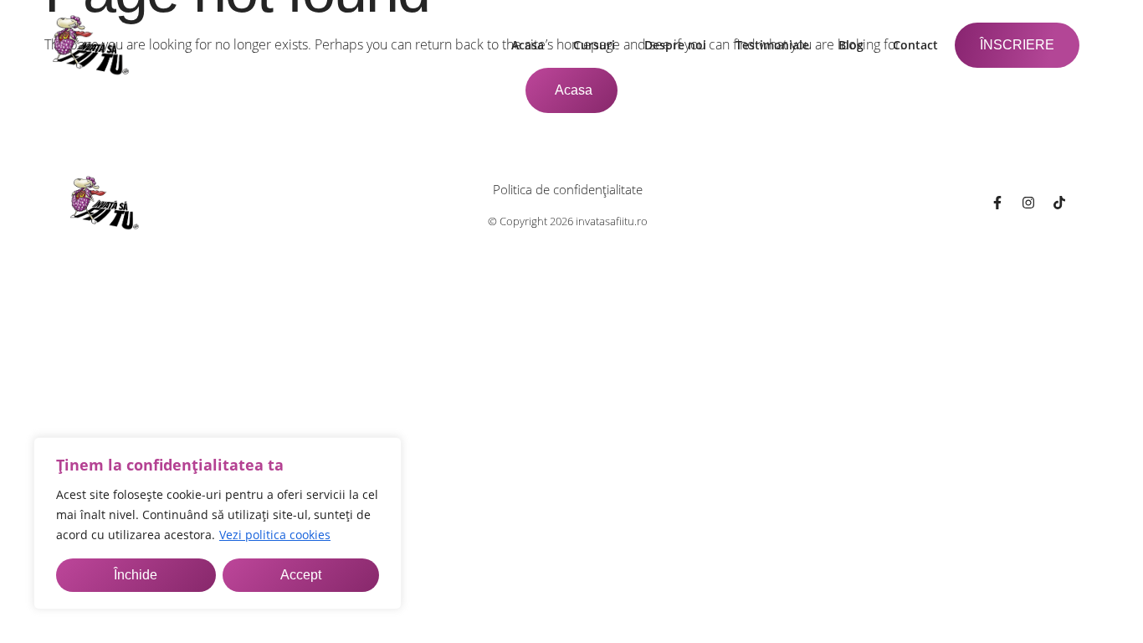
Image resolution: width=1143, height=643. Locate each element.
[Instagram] (1028, 202)
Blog (851, 45)
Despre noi (675, 45)
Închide (135, 575)
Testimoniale (772, 45)
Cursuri (594, 45)
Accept (300, 575)
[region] (217, 523)
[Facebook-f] (997, 202)
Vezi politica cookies (275, 535)
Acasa (527, 45)
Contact (915, 45)
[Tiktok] (1059, 202)
